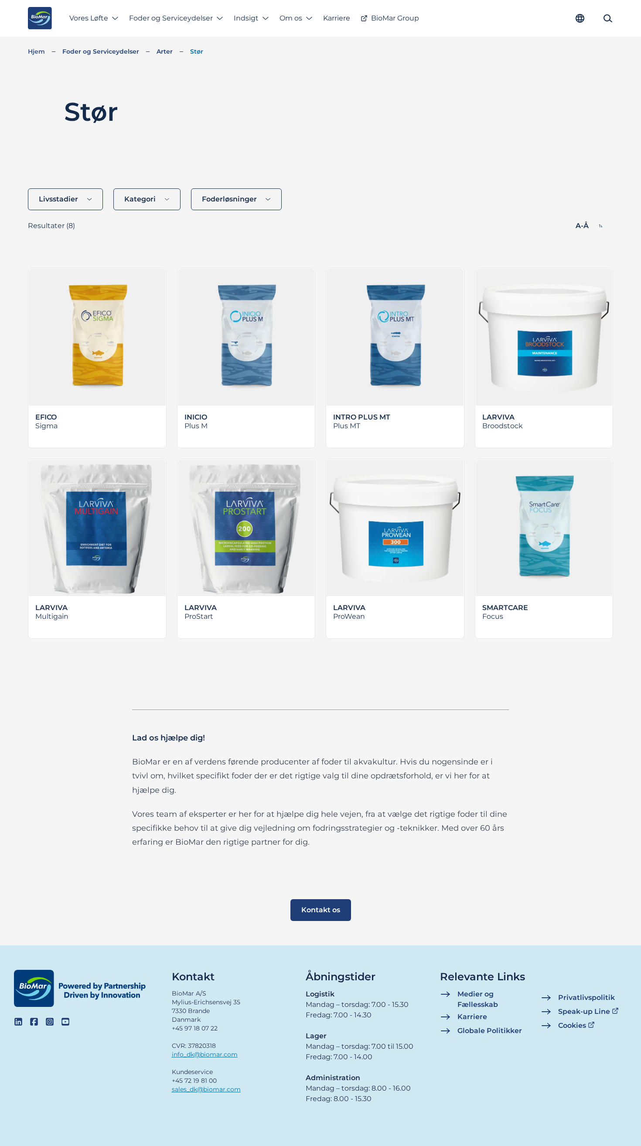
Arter (165, 51)
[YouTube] (65, 1021)
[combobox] (65, 199)
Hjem (36, 51)
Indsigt (246, 18)
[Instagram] (49, 1021)
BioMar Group (395, 18)
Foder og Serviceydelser (171, 18)
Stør (196, 51)
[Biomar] (40, 18)
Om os (291, 18)
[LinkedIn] (18, 1021)
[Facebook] (34, 1021)
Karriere (336, 18)
